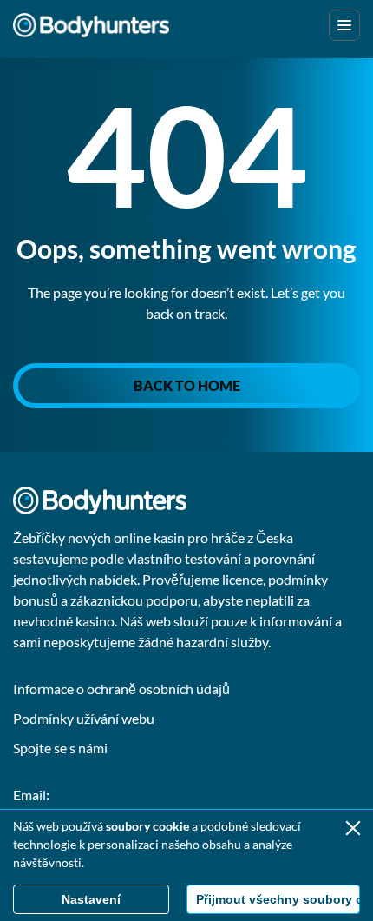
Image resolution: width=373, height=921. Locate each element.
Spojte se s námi (60, 747)
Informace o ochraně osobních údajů (121, 688)
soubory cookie (147, 825)
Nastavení (91, 899)
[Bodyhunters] (91, 25)
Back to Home (187, 385)
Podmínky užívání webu (83, 718)
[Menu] (344, 25)
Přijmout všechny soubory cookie (278, 899)
